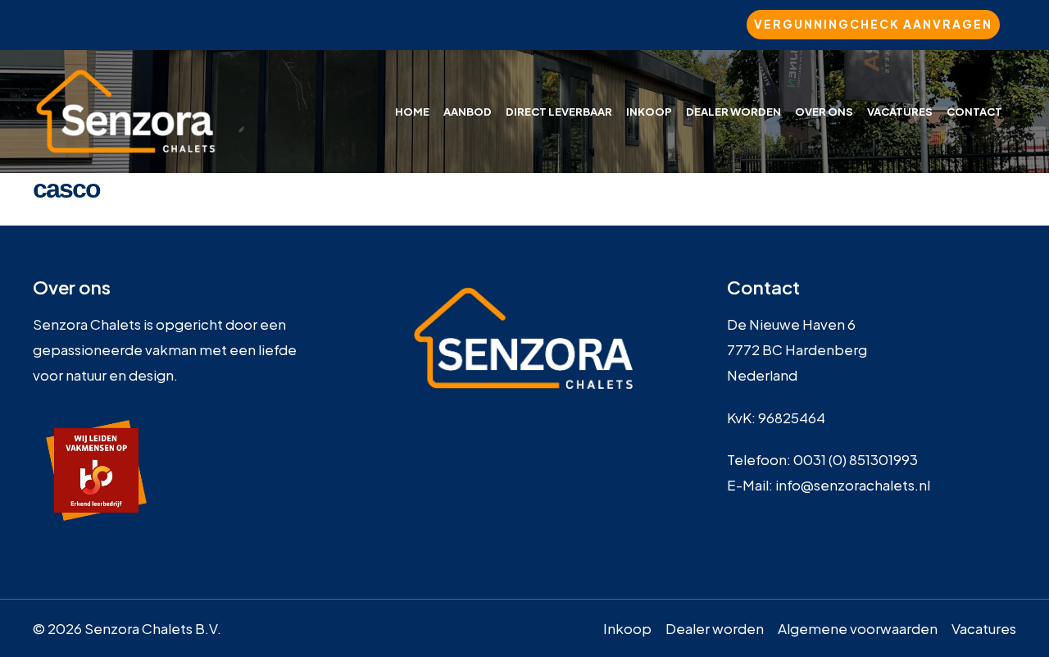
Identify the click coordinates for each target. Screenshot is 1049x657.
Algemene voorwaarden (858, 628)
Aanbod (467, 111)
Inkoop (649, 111)
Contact (974, 111)
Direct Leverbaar (559, 111)
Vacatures (900, 111)
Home (412, 111)
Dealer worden (733, 111)
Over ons (824, 111)
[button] (873, 24)
